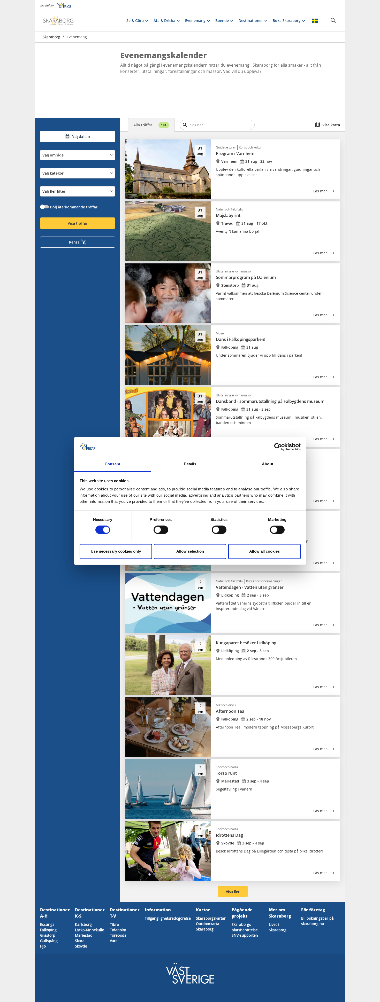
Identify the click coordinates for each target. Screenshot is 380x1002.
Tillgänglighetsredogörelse (168, 918)
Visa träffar (77, 223)
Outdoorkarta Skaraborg (207, 926)
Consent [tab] (112, 464)
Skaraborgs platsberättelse (245, 927)
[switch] (161, 530)
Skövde (81, 946)
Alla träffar (149, 124)
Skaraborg (51, 36)
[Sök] (333, 20)
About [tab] (267, 464)
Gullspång (49, 940)
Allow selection (190, 551)
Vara (114, 940)
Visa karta (331, 124)
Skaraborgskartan (211, 918)
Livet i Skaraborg (277, 927)
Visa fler (233, 891)
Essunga (47, 924)
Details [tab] (190, 464)
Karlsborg (83, 924)
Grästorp (47, 935)
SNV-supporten (245, 935)
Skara (80, 940)
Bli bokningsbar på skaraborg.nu (317, 921)
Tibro (114, 924)
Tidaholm (118, 929)
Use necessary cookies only (116, 551)
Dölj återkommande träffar (73, 207)
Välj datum (81, 137)
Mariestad (84, 935)
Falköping (48, 929)
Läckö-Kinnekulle (89, 929)
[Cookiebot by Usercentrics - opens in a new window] (278, 447)
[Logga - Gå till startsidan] (61, 20)
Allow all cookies (264, 551)
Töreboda (118, 935)
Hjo (43, 946)
